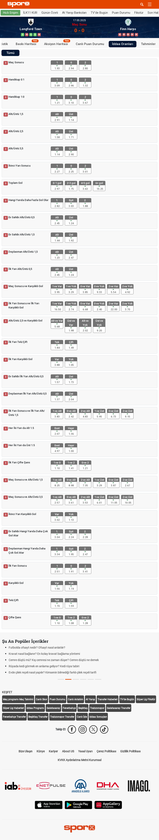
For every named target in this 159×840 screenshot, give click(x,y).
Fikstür (138, 13)
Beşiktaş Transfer (38, 716)
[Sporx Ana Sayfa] (19, 4)
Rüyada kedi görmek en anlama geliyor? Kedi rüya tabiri (44, 666)
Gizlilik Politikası (130, 751)
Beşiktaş (83, 708)
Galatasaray (53, 708)
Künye (41, 751)
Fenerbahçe (69, 708)
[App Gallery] (108, 805)
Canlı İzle (82, 716)
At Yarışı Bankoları (74, 13)
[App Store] (49, 805)
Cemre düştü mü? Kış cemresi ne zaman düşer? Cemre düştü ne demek (54, 660)
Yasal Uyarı (85, 751)
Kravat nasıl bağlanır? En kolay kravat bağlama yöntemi (44, 653)
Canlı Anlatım (75, 699)
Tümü (10, 53)
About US (68, 751)
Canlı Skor (41, 699)
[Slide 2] (76, 679)
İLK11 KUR (30, 13)
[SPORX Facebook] (71, 729)
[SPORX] (79, 829)
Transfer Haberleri (108, 699)
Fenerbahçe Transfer (14, 716)
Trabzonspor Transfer (62, 716)
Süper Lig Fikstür (146, 699)
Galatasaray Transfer (118, 708)
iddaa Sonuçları (98, 716)
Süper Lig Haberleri (13, 708)
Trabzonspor (97, 708)
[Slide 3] (83, 679)
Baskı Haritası (26, 43)
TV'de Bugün (99, 13)
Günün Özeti (49, 13)
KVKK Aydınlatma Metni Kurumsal (79, 760)
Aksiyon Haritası (56, 43)
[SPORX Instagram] (82, 729)
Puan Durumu (121, 13)
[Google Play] (78, 805)
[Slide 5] (98, 679)
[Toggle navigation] (149, 4)
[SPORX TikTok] (104, 729)
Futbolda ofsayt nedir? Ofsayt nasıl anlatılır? (37, 647)
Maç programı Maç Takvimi (18, 699)
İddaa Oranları (122, 44)
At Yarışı (90, 699)
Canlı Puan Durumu (90, 44)
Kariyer (53, 751)
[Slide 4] (91, 679)
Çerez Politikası (106, 751)
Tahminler (148, 44)
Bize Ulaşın (26, 751)
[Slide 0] (61, 679)
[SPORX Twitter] (93, 729)
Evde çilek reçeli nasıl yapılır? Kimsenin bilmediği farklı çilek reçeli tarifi (52, 672)
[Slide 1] (68, 679)
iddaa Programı (35, 708)
